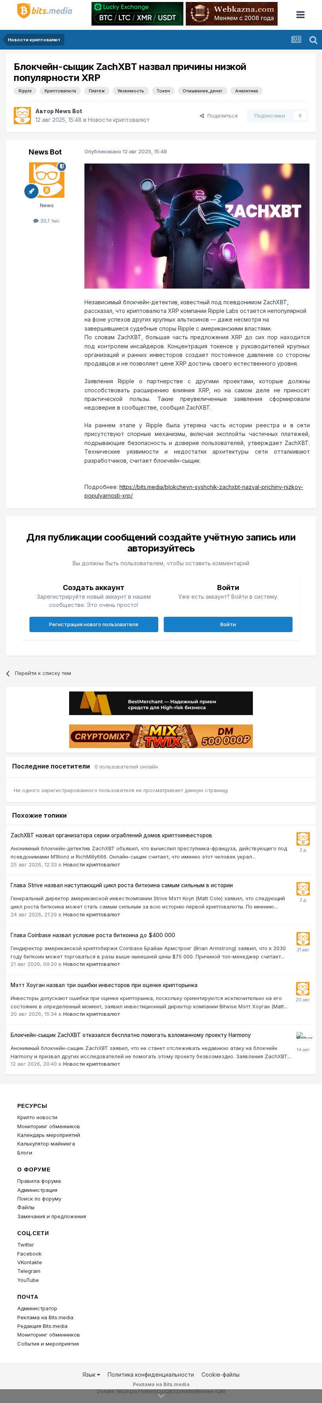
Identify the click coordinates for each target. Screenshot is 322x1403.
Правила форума (39, 1181)
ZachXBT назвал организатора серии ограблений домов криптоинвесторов (111, 835)
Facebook (29, 1253)
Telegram (28, 1271)
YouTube (28, 1280)
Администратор (37, 1308)
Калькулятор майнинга (46, 1143)
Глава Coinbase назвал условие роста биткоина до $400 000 (93, 935)
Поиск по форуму (39, 1198)
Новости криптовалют (119, 119)
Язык (89, 1374)
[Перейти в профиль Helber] (303, 1038)
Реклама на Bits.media (45, 1317)
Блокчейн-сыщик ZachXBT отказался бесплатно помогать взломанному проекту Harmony (131, 1035)
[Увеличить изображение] (197, 225)
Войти (228, 624)
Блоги (24, 1152)
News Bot (68, 111)
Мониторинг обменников (48, 1126)
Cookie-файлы (220, 1374)
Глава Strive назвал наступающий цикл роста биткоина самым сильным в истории (122, 885)
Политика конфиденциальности (151, 1374)
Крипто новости (37, 1117)
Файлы (26, 1207)
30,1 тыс (49, 220)
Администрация (37, 1190)
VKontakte (29, 1262)
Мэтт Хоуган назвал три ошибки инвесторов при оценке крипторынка (104, 985)
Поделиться (221, 115)
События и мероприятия (48, 1343)
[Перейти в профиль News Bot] (22, 115)
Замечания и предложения (51, 1216)
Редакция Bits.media (42, 1326)
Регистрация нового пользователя (93, 624)
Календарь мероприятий (48, 1135)
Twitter (25, 1244)
